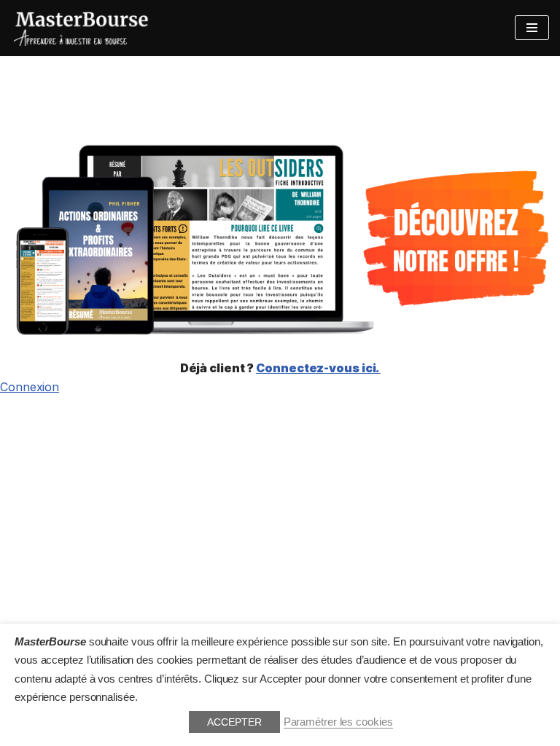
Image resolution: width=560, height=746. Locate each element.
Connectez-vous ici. (318, 368)
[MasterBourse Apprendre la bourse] (82, 28)
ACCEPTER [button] (234, 722)
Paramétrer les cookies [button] (338, 722)
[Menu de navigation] (532, 27)
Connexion (29, 387)
